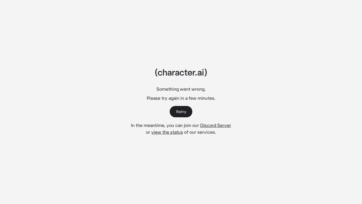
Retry (181, 111)
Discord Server (215, 125)
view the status (167, 132)
